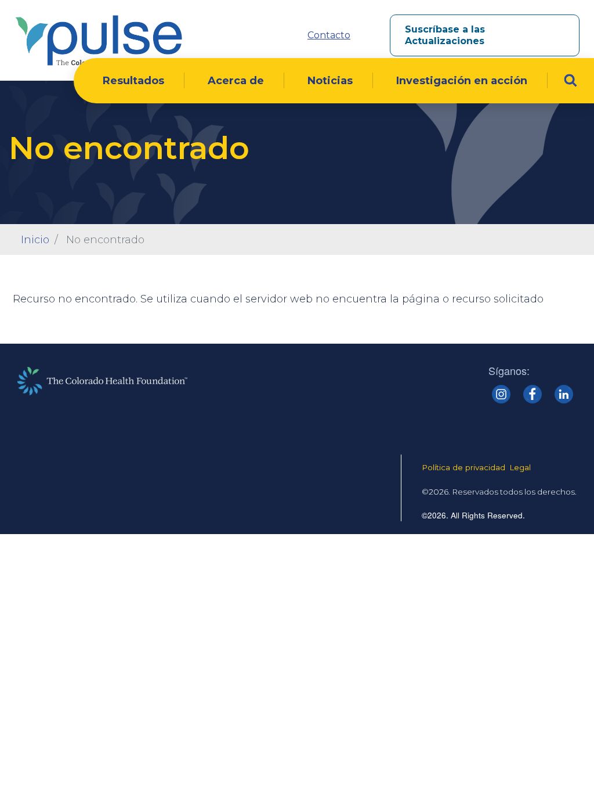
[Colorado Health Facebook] (532, 394)
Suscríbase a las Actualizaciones (445, 35)
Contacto (328, 35)
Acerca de (236, 80)
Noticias (330, 80)
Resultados (133, 80)
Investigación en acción (461, 80)
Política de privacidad (463, 467)
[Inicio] (99, 40)
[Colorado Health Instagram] (501, 394)
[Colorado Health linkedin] (564, 394)
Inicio (35, 239)
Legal (520, 467)
